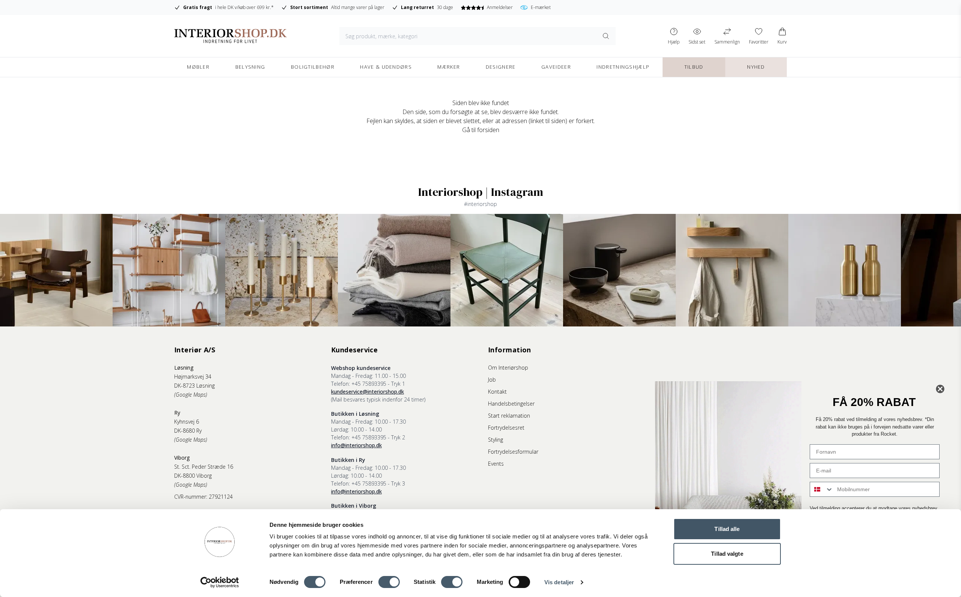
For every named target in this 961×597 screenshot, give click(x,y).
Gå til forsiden (480, 130)
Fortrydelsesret (506, 427)
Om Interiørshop (508, 367)
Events (496, 463)
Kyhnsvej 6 (186, 421)
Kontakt (497, 391)
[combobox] (821, 489)
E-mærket (541, 7)
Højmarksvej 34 (192, 376)
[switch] (389, 582)
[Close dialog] (940, 389)
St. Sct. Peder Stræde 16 (203, 466)
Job (492, 379)
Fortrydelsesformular (513, 451)
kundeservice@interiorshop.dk (367, 391)
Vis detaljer (559, 582)
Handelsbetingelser (511, 403)
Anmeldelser (500, 7)
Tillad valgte (727, 553)
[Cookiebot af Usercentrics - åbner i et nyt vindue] (220, 582)
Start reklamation (509, 415)
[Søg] (606, 36)
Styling (495, 439)
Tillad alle (727, 529)
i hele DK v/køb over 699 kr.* (228, 7)
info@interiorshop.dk (356, 445)
